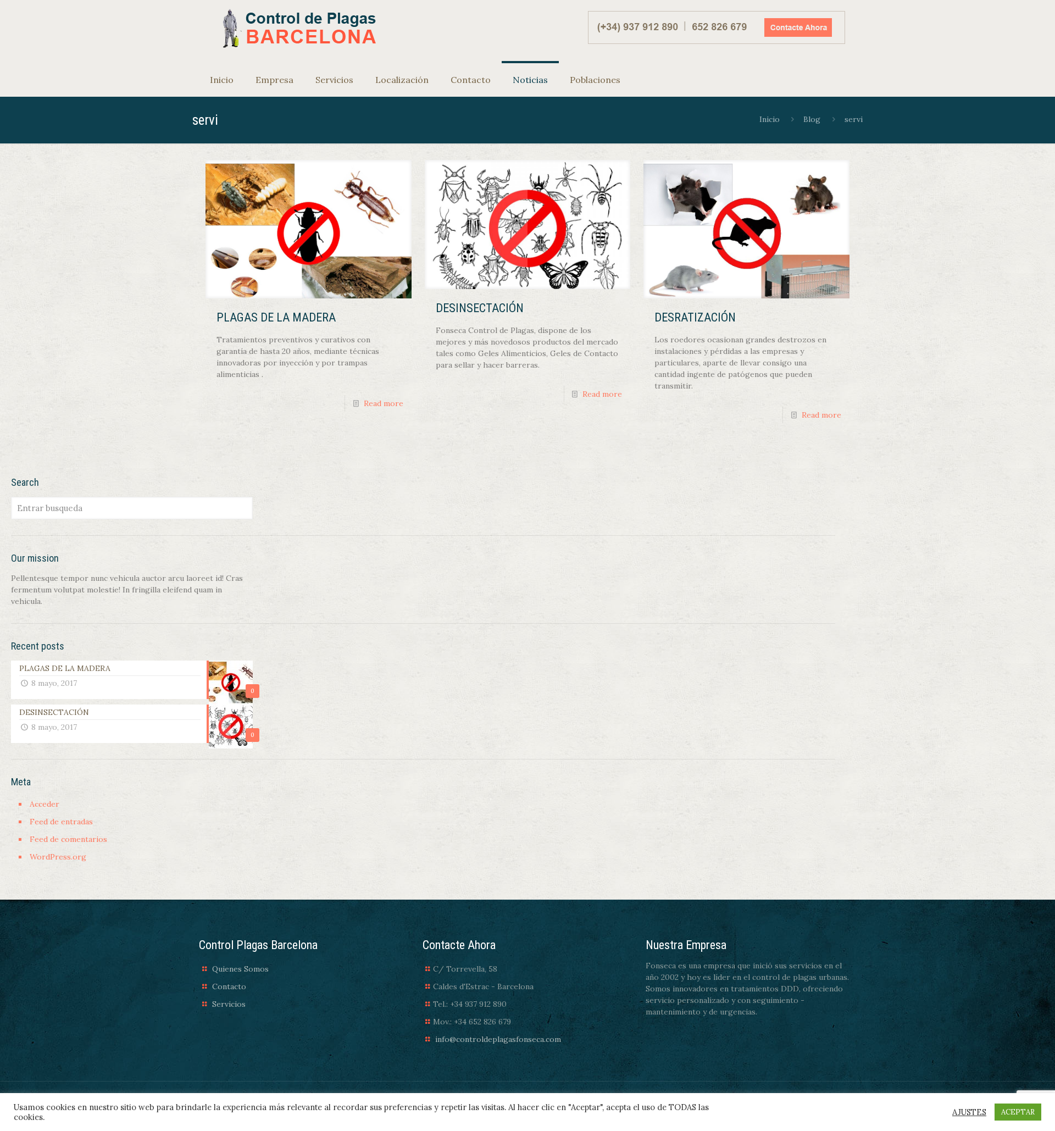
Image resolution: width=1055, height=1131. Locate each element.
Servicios (229, 1004)
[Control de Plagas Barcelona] (297, 29)
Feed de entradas (61, 822)
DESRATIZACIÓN (695, 317)
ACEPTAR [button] (1018, 1112)
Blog (811, 119)
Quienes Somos (240, 969)
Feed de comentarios (68, 839)
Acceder (44, 804)
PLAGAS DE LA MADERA (276, 317)
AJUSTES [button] (969, 1112)
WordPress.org (58, 857)
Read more (383, 403)
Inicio (769, 119)
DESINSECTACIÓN (480, 308)
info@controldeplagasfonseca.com (498, 1039)
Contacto (229, 986)
